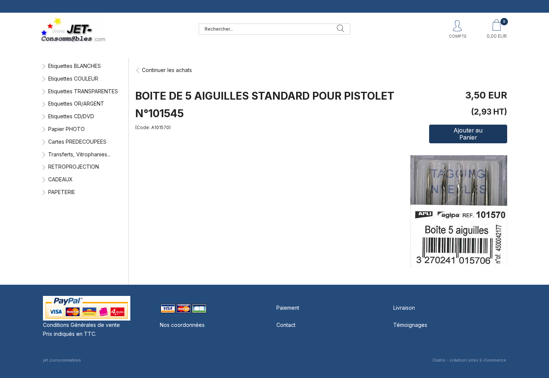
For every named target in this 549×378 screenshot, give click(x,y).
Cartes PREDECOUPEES (77, 141)
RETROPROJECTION (73, 166)
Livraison (404, 307)
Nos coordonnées (182, 325)
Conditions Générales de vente (81, 325)
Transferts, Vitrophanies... (79, 154)
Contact (285, 325)
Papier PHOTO (66, 129)
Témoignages (410, 325)
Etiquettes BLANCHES (74, 66)
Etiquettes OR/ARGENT (76, 103)
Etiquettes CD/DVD (71, 116)
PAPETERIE (61, 192)
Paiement (287, 307)
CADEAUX (60, 179)
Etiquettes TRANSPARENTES (83, 91)
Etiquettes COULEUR (73, 78)
